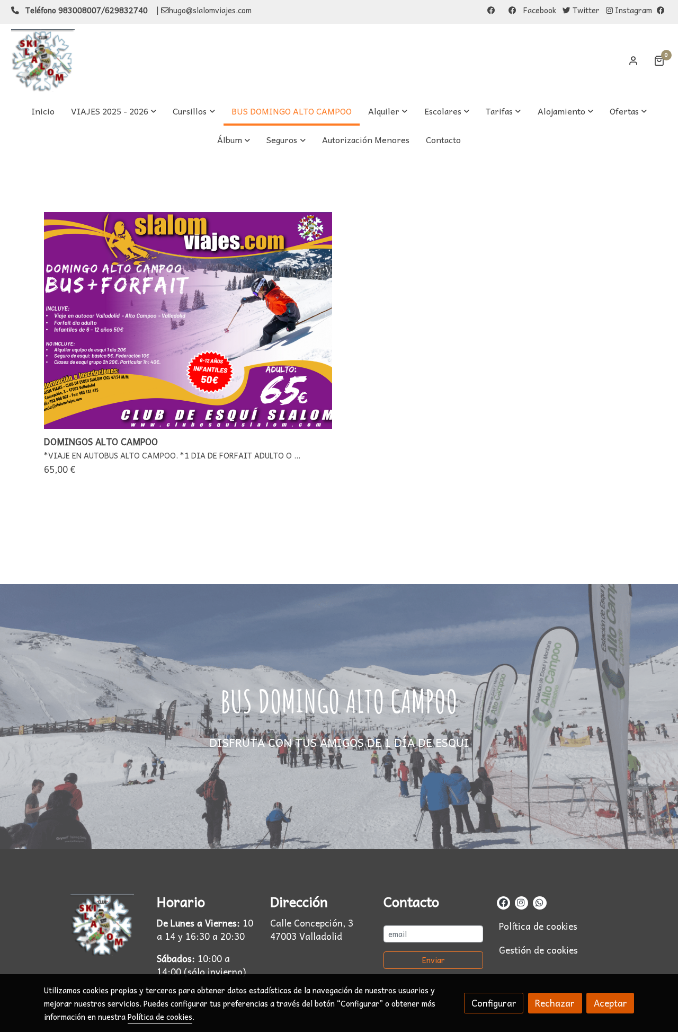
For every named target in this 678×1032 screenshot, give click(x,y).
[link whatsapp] (539, 901)
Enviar (433, 960)
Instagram (632, 10)
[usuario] (633, 60)
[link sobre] (93, 925)
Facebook (538, 10)
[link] (43, 60)
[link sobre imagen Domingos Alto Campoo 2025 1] (188, 320)
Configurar (493, 1003)
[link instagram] (521, 901)
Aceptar (610, 1003)
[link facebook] (503, 901)
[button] (114, 111)
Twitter (585, 10)
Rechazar (555, 1003)
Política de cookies (538, 926)
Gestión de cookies (538, 950)
